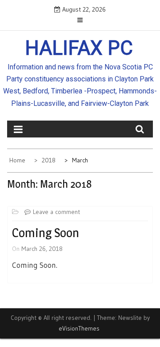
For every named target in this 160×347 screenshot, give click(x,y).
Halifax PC (79, 48)
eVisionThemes (79, 328)
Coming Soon (45, 232)
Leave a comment (56, 212)
